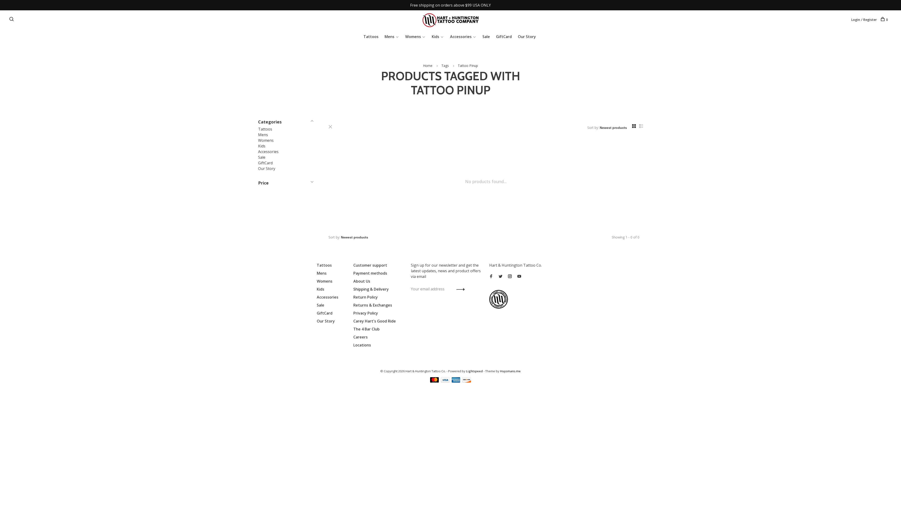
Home (427, 65)
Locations (362, 345)
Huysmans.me (510, 371)
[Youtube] (519, 276)
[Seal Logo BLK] (499, 307)
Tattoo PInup (468, 65)
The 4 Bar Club (366, 329)
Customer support (370, 265)
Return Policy (365, 297)
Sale (486, 36)
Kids (435, 36)
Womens (413, 36)
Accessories (461, 36)
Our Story (527, 36)
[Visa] (445, 381)
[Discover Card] (466, 381)
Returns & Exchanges (372, 305)
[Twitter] (500, 276)
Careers (360, 337)
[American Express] (456, 381)
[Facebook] (491, 276)
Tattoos (370, 36)
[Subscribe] (459, 289)
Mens (389, 36)
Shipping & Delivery (371, 289)
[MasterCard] (435, 381)
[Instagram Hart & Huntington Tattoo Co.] (510, 276)
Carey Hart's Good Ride (374, 321)
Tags (445, 65)
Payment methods (370, 273)
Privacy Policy (365, 313)
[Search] (12, 19)
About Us (361, 281)
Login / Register (864, 19)
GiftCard (504, 36)
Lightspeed (474, 371)
